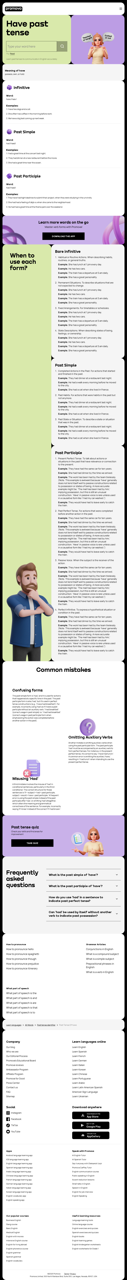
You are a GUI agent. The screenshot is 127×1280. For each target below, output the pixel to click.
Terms (66, 1274)
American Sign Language (85, 1091)
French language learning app (19, 1179)
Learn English (79, 1047)
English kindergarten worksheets (86, 1244)
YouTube (15, 1131)
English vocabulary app (16, 1196)
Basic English (12, 1228)
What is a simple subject (100, 958)
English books (78, 1236)
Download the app (63, 236)
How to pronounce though (21, 958)
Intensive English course (17, 1240)
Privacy (73, 1274)
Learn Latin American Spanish (87, 1087)
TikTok (14, 1125)
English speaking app (15, 1200)
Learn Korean (79, 1069)
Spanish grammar (13, 1256)
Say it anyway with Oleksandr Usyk (87, 1163)
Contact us (12, 1087)
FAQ (8, 1091)
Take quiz (32, 843)
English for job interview (82, 1192)
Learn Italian (78, 1065)
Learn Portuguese (81, 1078)
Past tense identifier (46, 1025)
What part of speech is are (21, 1003)
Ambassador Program (17, 1069)
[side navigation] (121, 9)
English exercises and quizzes (85, 1228)
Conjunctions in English (99, 949)
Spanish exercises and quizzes (85, 1232)
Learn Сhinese (79, 1073)
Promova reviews (15, 1065)
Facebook (16, 1119)
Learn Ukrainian (80, 1096)
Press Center (13, 1082)
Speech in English (80, 1187)
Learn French (79, 1056)
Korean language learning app (19, 1192)
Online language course (82, 1224)
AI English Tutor (79, 1155)
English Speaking (79, 1196)
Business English (13, 1220)
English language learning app (19, 1163)
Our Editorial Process (17, 1056)
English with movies (15, 1236)
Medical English (13, 1232)
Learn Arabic (78, 1082)
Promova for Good (15, 1078)
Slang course (11, 1224)
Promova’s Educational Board (21, 1060)
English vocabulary (14, 1260)
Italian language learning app (18, 1187)
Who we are (12, 1051)
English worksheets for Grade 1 (85, 1248)
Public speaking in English (83, 1175)
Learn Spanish (79, 1051)
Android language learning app (19, 1155)
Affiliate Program (14, 1073)
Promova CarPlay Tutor (82, 1167)
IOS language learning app (17, 1159)
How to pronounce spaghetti (22, 954)
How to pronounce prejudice (22, 963)
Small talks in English (81, 1183)
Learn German (79, 1060)
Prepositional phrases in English (100, 965)
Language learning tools (82, 1220)
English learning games (82, 1240)
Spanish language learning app (19, 1167)
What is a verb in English (100, 972)
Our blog (10, 1047)
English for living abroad (16, 1244)
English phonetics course (17, 1248)
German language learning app (19, 1183)
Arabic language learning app (18, 1171)
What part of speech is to (20, 1012)
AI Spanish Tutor (79, 1159)
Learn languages (13, 1025)
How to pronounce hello (20, 949)
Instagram (16, 1112)
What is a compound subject (102, 954)
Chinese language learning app (19, 1175)
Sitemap (10, 1096)
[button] (83, 874)
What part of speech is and (21, 998)
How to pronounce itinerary (22, 968)
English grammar (13, 1252)
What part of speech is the (21, 993)
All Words (29, 1025)
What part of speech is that (21, 1007)
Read (12, 53)
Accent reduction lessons (83, 1179)
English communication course (85, 1171)
